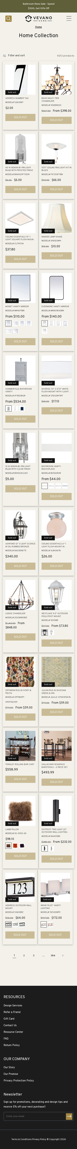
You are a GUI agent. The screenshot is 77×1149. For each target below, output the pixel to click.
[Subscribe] (69, 1116)
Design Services (13, 1005)
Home (38, 27)
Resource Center (13, 1032)
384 (53, 955)
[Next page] (63, 955)
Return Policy (12, 1045)
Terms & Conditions (21, 1139)
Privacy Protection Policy (19, 1080)
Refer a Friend (12, 1012)
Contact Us (10, 1025)
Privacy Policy (39, 1139)
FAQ (6, 1038)
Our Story (9, 1067)
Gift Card (9, 1019)
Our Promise (11, 1074)
